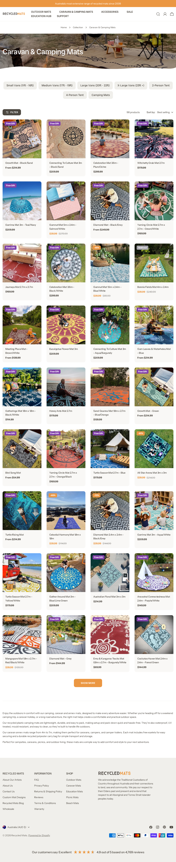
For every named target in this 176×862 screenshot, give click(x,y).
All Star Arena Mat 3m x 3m (152, 472)
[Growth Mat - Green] (154, 386)
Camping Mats (101, 95)
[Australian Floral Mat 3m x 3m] (110, 572)
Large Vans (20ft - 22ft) (95, 85)
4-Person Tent (75, 95)
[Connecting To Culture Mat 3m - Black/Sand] (66, 138)
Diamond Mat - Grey (60, 658)
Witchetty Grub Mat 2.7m (151, 162)
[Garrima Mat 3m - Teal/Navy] (22, 200)
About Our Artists (12, 779)
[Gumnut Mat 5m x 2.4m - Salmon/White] (66, 200)
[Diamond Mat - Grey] (66, 634)
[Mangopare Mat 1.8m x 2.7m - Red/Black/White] (22, 634)
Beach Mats (72, 803)
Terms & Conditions (45, 803)
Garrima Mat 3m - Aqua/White (153, 534)
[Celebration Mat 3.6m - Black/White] (66, 263)
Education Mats (74, 791)
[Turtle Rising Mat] (22, 510)
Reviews (38, 797)
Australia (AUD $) (16, 827)
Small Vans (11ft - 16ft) (20, 85)
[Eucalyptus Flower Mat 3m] (66, 325)
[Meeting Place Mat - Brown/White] (22, 325)
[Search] (158, 14)
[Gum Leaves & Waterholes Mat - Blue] (154, 325)
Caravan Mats (73, 785)
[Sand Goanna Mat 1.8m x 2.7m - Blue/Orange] (110, 386)
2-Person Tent (161, 85)
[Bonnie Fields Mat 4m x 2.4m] (154, 263)
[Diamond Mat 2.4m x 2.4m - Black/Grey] (110, 510)
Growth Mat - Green (148, 410)
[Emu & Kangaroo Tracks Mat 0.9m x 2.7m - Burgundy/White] (110, 634)
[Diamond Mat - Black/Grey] (110, 200)
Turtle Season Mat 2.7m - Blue (109, 472)
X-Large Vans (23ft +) (131, 85)
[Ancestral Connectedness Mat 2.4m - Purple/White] (154, 572)
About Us (8, 785)
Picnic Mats (72, 797)
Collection (78, 27)
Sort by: (151, 112)
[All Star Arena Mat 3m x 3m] (154, 448)
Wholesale (8, 809)
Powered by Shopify (39, 835)
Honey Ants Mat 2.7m (60, 410)
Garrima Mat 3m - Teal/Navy (20, 224)
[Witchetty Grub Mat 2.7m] (154, 138)
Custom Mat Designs (14, 797)
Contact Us (9, 791)
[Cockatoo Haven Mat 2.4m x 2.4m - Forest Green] (154, 634)
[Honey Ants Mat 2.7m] (66, 386)
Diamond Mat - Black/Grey (107, 224)
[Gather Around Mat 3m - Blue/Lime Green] (66, 572)
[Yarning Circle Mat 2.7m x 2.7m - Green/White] (154, 200)
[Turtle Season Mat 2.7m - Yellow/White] (22, 572)
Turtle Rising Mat (14, 534)
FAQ (36, 779)
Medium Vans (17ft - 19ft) (57, 85)
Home (64, 27)
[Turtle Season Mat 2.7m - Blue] (110, 448)
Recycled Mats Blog (13, 803)
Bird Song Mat (13, 472)
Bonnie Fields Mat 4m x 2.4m (152, 287)
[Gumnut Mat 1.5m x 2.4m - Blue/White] (110, 263)
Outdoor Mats (73, 779)
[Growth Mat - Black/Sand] (22, 138)
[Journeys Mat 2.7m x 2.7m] (22, 263)
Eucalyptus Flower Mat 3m (63, 348)
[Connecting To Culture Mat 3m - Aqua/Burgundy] (110, 325)
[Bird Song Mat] (22, 448)
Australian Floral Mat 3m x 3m (109, 596)
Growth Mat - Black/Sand (19, 162)
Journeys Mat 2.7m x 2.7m (19, 287)
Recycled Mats (19, 835)
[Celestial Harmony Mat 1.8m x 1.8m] (66, 510)
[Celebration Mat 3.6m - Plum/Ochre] (110, 138)
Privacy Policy (41, 785)
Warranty (39, 809)
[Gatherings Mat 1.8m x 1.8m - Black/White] (22, 386)
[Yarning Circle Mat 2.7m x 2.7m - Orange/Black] (66, 448)
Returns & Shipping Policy (48, 791)
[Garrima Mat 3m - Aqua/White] (154, 510)
